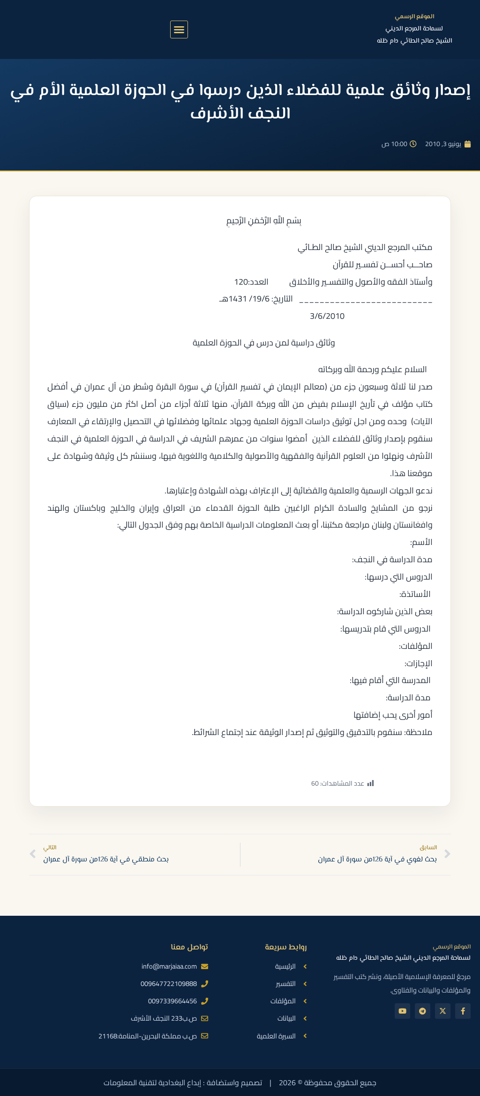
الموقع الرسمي (414, 17)
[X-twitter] (442, 1011)
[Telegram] (422, 1011)
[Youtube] (402, 1011)
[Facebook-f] (463, 1011)
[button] (179, 29)
